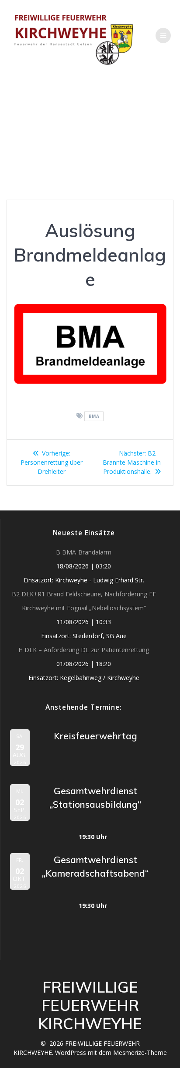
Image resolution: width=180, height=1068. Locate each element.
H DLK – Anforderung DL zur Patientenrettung (83, 650)
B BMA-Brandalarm (83, 552)
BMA (94, 416)
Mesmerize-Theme (140, 1052)
